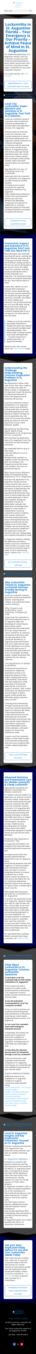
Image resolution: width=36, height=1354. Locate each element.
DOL (21, 1318)
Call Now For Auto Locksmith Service (18, 222)
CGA (15, 1318)
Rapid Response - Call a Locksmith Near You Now (18, 85)
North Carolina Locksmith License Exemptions (15, 1095)
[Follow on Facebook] (14, 1344)
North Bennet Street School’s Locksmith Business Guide (16, 1099)
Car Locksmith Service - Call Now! (18, 563)
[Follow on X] (18, 1344)
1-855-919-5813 (19, 348)
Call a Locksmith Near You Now (18, 756)
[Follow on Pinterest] (21, 1344)
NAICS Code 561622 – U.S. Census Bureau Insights (18, 1088)
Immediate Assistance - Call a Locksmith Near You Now (18, 1290)
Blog (26, 1318)
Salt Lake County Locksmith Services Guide (16, 1104)
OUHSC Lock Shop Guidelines (16, 1092)
